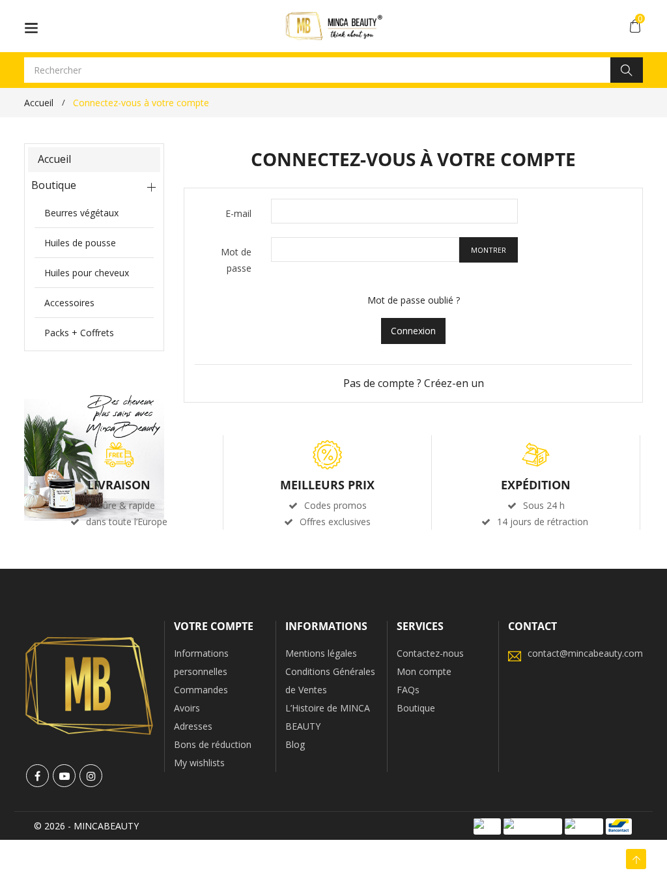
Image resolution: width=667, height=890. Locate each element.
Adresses (193, 726)
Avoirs (187, 708)
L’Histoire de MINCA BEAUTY (327, 717)
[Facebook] (37, 775)
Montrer (488, 250)
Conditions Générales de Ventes (330, 680)
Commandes (201, 689)
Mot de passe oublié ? (413, 300)
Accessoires (69, 302)
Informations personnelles (201, 662)
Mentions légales (321, 653)
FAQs (408, 689)
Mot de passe (236, 260)
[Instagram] (90, 775)
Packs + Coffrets (79, 332)
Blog (295, 744)
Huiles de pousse (80, 243)
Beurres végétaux (81, 213)
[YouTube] (64, 775)
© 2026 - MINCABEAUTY (86, 826)
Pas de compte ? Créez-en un (413, 383)
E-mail (238, 213)
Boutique (53, 185)
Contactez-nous (430, 653)
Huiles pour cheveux (86, 272)
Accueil (54, 159)
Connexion (413, 330)
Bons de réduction (212, 744)
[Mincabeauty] (89, 685)
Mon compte (424, 671)
